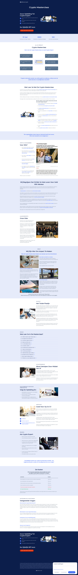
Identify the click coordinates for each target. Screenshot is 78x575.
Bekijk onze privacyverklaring (58, 569)
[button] (39, 337)
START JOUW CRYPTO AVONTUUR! (27, 30)
